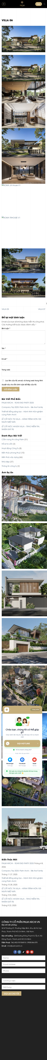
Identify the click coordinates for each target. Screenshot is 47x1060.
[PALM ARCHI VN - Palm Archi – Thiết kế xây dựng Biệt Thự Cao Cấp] (22, 4)
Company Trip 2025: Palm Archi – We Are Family (22, 407)
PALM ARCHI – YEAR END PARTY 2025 (18, 402)
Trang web (6, 369)
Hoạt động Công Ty (10, 448)
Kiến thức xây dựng (10, 457)
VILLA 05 (5, 309)
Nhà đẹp (6, 461)
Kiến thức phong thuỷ (11, 452)
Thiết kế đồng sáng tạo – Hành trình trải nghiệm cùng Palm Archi (22, 413)
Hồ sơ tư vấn (7, 443)
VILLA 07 (41, 309)
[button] (4, 4)
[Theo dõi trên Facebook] (15, 952)
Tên (4, 348)
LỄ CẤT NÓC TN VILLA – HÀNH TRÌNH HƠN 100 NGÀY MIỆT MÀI (21, 420)
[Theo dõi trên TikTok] (23, 952)
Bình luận (6, 328)
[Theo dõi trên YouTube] (32, 952)
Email (4, 359)
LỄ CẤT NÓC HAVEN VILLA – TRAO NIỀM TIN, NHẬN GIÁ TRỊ (21, 428)
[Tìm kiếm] (44, 4)
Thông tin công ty (9, 466)
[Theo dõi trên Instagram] (19, 952)
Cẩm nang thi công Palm (13, 439)
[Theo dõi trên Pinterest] (28, 952)
